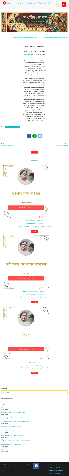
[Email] (40, 136)
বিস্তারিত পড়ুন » (34, 232)
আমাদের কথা (22, 3)
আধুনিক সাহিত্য (34, 54)
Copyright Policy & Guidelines (55, 470)
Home (26, 46)
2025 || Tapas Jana (5, 449)
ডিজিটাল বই (41, 3)
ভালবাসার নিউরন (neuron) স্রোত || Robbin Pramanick (14, 444)
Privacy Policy (59, 464)
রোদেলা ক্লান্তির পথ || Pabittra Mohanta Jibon (12, 426)
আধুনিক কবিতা (27, 54)
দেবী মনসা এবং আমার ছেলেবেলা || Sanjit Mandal (34, 291)
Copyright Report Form (55, 473)
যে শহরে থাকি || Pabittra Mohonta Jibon (11, 431)
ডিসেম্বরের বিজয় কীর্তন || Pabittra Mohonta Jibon (13, 412)
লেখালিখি (48, 3)
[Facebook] (29, 136)
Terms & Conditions (55, 467)
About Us (50, 464)
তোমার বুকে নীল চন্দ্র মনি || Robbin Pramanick (12, 435)
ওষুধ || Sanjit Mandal (34, 362)
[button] (31, 3)
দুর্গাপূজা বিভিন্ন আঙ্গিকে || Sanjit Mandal (34, 220)
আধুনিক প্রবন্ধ (28, 223)
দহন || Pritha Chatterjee (7, 407)
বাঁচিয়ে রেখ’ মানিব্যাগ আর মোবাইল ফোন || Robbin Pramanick (15, 440)
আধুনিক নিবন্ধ (28, 294)
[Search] (64, 4)
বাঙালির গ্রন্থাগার (30, 3)
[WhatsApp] (34, 136)
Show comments (34, 152)
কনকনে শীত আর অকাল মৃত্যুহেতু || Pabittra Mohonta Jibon (15, 421)
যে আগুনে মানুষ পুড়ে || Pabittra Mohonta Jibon (12, 417)
